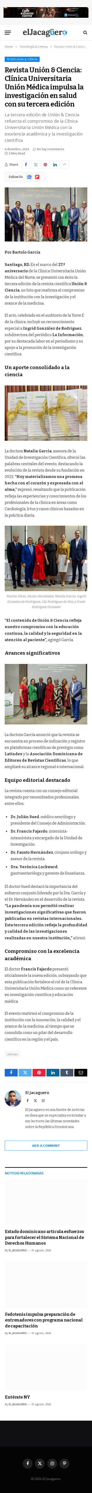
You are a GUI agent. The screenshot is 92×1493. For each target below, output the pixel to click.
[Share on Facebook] (26, 164)
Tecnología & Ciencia (22, 59)
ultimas (12, 1054)
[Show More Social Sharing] (64, 164)
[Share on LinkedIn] (55, 164)
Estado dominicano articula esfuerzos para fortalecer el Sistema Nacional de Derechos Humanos (44, 1237)
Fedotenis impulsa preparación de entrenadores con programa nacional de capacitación (44, 1320)
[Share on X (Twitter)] (35, 164)
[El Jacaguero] (46, 32)
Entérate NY (17, 1397)
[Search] (84, 32)
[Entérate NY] (46, 1367)
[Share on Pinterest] (45, 164)
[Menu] (8, 32)
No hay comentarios (50, 149)
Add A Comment (46, 1145)
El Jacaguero (37, 1092)
